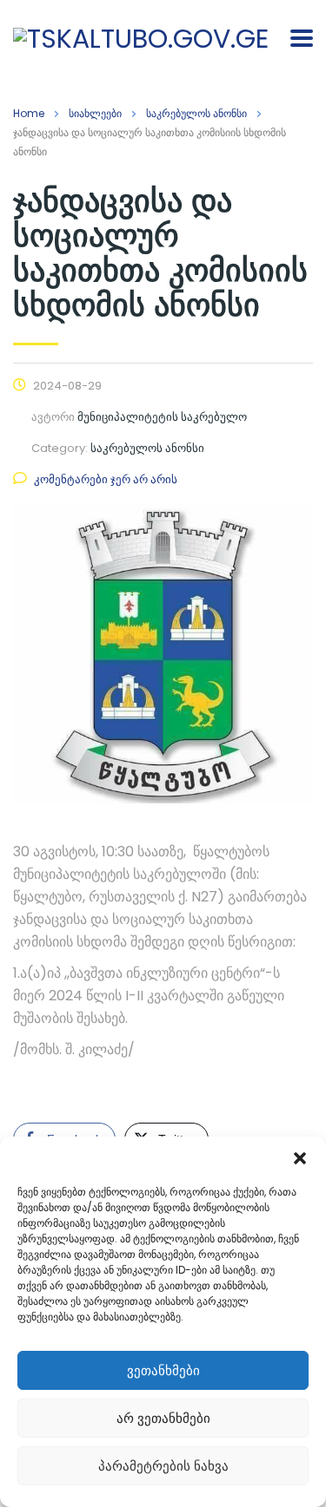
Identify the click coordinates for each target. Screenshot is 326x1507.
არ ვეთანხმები (163, 1418)
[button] (300, 1158)
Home (28, 113)
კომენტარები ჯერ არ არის (105, 479)
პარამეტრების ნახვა (163, 1466)
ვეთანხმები (163, 1370)
